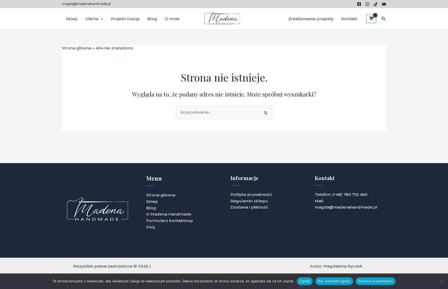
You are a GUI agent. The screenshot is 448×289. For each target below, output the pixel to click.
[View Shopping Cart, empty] (371, 18)
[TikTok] (376, 4)
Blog (152, 18)
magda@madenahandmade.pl (86, 4)
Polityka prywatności (251, 194)
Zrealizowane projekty (310, 18)
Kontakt (349, 18)
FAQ (150, 227)
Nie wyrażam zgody (334, 281)
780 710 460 (355, 194)
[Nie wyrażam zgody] (441, 281)
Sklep (72, 18)
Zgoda (304, 281)
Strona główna (160, 194)
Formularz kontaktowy (169, 220)
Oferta (91, 18)
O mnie (172, 18)
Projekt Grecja (125, 18)
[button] (100, 19)
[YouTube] (384, 4)
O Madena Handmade (168, 214)
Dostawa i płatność (249, 207)
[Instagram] (367, 4)
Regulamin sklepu (249, 200)
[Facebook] (359, 4)
